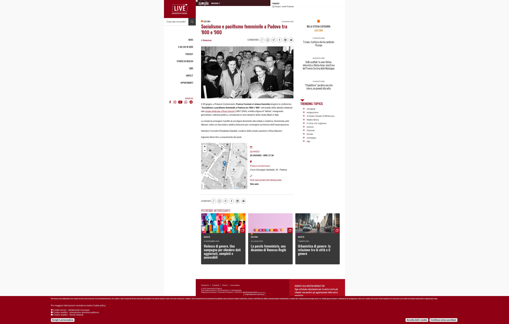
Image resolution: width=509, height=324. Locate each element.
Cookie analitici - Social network (68, 315)
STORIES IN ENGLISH (185, 61)
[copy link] (262, 40)
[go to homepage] (180, 9)
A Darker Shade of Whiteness (320, 116)
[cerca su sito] (192, 21)
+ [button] (205, 146)
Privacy (224, 285)
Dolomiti (311, 130)
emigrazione (312, 112)
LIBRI (191, 68)
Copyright (215, 285)
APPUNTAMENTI (187, 82)
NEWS (190, 39)
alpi (308, 141)
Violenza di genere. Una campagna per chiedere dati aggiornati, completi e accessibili (222, 251)
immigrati (311, 109)
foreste (310, 134)
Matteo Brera (313, 120)
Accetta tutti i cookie (417, 320)
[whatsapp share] (267, 40)
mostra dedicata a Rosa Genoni (220, 111)
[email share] (291, 40)
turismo (310, 127)
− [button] (205, 150)
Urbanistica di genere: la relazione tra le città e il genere (314, 249)
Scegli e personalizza (62, 320)
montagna (311, 138)
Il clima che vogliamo (316, 123)
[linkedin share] (285, 40)
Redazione (207, 40)
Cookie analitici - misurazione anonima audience (76, 312)
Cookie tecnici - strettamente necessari (71, 310)
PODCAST (189, 54)
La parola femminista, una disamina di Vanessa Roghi (268, 247)
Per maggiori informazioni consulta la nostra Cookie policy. (78, 305)
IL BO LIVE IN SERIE (185, 47)
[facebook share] (279, 40)
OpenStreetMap (237, 188)
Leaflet (230, 188)
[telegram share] (273, 40)
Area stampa (235, 285)
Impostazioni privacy (254, 294)
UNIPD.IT (189, 75)
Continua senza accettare (443, 320)
